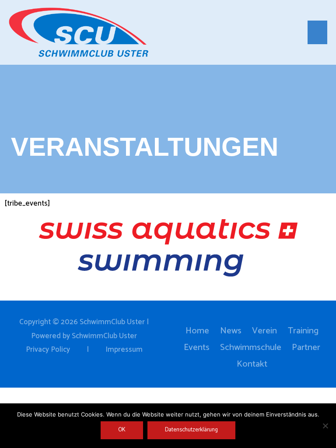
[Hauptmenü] (318, 32)
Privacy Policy (48, 349)
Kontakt (252, 364)
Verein (264, 331)
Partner (306, 347)
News (231, 331)
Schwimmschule (250, 347)
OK (122, 429)
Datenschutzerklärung (191, 429)
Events (197, 347)
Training (303, 331)
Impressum (124, 349)
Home (197, 331)
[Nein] (325, 425)
